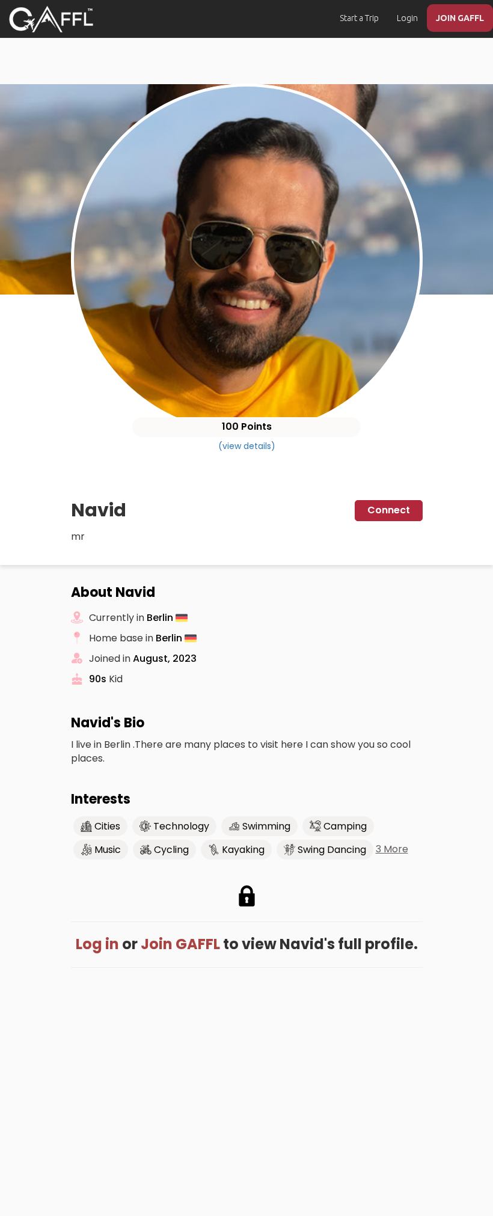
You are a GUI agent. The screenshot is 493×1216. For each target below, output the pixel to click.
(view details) (246, 446)
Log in (97, 944)
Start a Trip (359, 18)
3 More (392, 849)
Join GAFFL (180, 944)
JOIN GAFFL (460, 18)
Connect (388, 510)
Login (407, 18)
